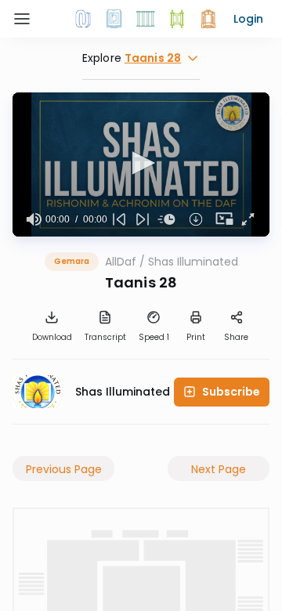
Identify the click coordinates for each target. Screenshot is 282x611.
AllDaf (120, 261)
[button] (248, 18)
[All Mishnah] (114, 18)
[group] (33, 219)
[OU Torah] (83, 18)
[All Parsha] (177, 18)
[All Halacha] (145, 18)
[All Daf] (208, 18)
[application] (141, 164)
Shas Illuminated (193, 261)
